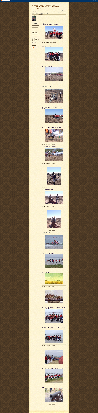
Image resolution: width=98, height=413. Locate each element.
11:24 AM (50, 42)
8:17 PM (50, 144)
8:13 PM (50, 163)
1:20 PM (50, 230)
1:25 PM (50, 206)
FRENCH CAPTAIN (34, 38)
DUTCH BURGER (34, 40)
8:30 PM (50, 250)
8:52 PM (50, 104)
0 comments (54, 42)
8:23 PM (50, 286)
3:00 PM (50, 365)
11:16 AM (50, 84)
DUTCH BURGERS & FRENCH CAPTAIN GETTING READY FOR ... (36, 28)
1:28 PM (50, 187)
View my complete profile (39, 18)
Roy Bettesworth (42, 16)
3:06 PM (50, 345)
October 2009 (34, 45)
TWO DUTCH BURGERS (35, 39)
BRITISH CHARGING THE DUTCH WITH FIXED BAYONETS (35, 33)
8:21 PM (50, 304)
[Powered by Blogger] (34, 48)
